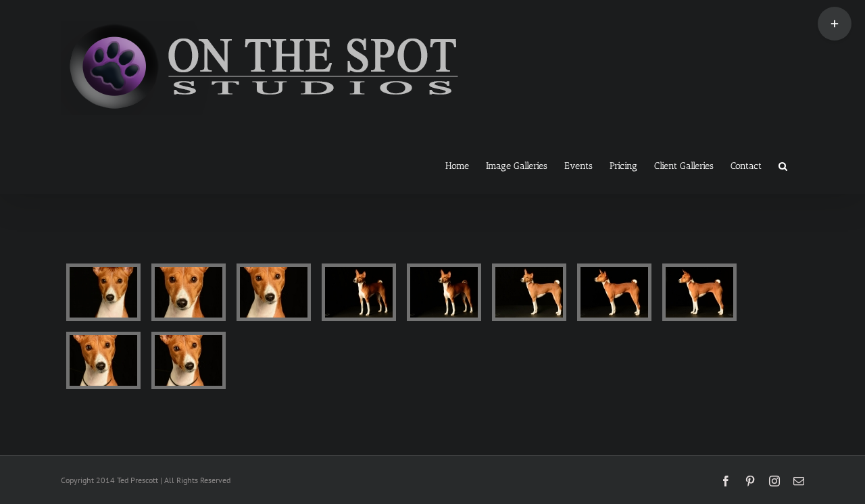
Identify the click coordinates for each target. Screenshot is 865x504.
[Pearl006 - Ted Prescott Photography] (614, 292)
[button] (782, 165)
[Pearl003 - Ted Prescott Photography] (273, 292)
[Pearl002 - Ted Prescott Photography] (188, 292)
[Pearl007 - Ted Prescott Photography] (699, 292)
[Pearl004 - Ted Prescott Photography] (444, 292)
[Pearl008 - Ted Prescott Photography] (103, 360)
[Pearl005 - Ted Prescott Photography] (529, 292)
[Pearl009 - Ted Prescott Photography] (188, 360)
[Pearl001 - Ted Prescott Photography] (103, 292)
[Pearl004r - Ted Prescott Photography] (359, 292)
